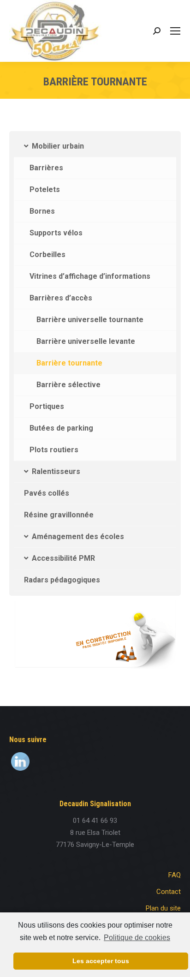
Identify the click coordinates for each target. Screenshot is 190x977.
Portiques (47, 406)
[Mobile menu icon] (175, 30)
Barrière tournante (69, 363)
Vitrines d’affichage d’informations (90, 276)
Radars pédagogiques (62, 579)
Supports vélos (56, 232)
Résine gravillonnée (59, 514)
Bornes (42, 211)
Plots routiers (54, 449)
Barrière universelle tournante (89, 319)
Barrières (46, 167)
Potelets (45, 189)
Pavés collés (46, 493)
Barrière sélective (68, 384)
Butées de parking (61, 428)
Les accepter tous (100, 961)
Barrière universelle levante (85, 341)
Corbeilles (47, 254)
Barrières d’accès (61, 298)
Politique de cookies (137, 937)
